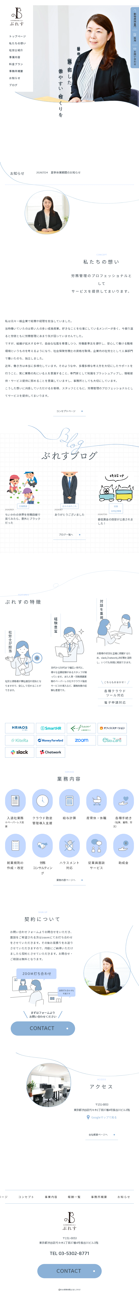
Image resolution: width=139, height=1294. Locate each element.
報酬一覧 (74, 1197)
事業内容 (51, 1197)
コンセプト (26, 1197)
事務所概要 (99, 1197)
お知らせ (124, 1197)
